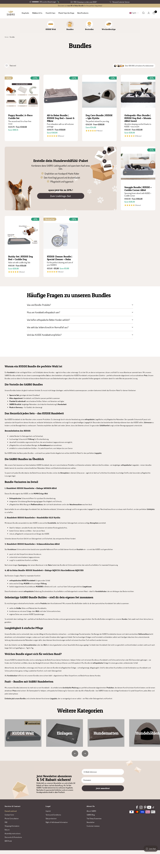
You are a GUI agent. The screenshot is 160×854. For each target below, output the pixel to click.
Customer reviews (93, 826)
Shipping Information (12, 826)
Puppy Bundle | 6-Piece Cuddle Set (20, 117)
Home (6, 37)
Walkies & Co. (37, 13)
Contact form (9, 815)
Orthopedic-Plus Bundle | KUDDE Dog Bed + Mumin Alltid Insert (137, 118)
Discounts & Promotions (13, 837)
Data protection (51, 818)
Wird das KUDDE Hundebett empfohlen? (44, 334)
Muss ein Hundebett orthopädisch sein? (43, 312)
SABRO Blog (91, 815)
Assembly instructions (12, 833)
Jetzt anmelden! (103, 788)
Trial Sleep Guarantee (94, 818)
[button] (60, 136)
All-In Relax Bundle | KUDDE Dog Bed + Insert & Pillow (60, 118)
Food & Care (50, 13)
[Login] (149, 13)
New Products (82, 13)
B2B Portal (8, 841)
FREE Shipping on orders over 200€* (85, 2)
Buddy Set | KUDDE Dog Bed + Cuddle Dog (20, 258)
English (133, 13)
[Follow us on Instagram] (141, 807)
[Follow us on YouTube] (149, 807)
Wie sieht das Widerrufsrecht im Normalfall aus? (48, 327)
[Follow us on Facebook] (137, 807)
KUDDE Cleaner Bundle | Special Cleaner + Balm (59, 258)
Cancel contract (11, 811)
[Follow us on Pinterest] (145, 807)
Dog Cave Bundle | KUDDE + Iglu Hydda (99, 117)
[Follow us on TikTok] (153, 807)
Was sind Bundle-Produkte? (39, 304)
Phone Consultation (12, 818)
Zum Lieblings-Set (60, 195)
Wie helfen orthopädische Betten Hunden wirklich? (48, 319)
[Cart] (154, 12)
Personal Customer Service (120, 2)
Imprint (48, 811)
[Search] (143, 12)
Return (7, 830)
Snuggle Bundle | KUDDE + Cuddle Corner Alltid (138, 188)
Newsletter (91, 822)
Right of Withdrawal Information (57, 822)
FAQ (6, 822)
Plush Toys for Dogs (66, 13)
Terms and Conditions (53, 815)
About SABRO (91, 811)
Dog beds (25, 13)
